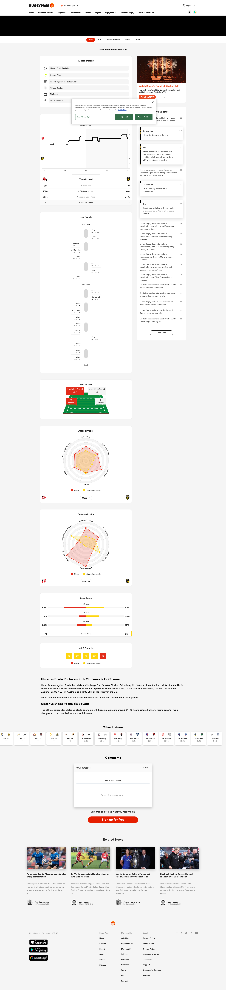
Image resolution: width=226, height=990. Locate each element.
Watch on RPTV (147, 97)
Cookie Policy (149, 949)
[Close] (153, 102)
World (123, 970)
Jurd (93, 230)
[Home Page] (41, 5)
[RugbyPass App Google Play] (55, 950)
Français (124, 981)
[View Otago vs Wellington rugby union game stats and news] (53, 738)
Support (146, 964)
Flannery (76, 243)
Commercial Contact (152, 970)
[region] (113, 111)
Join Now (125, 938)
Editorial (146, 975)
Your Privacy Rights (84, 117)
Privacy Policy (149, 938)
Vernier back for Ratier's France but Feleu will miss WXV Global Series (133, 875)
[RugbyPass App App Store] (55, 942)
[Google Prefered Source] (55, 958)
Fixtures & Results (45, 12)
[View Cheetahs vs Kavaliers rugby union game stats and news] (70, 738)
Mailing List (126, 949)
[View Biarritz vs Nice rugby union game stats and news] (118, 738)
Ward (78, 256)
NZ (122, 975)
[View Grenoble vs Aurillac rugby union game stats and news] (182, 738)
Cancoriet (96, 297)
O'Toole (77, 330)
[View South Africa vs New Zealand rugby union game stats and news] (21, 738)
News (31, 12)
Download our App (146, 12)
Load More (161, 332)
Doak (78, 303)
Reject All (124, 117)
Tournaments (75, 12)
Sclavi (94, 236)
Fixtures (102, 943)
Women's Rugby (127, 12)
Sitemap (102, 965)
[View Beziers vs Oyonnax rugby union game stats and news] (150, 738)
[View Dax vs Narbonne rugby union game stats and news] (166, 738)
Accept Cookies (143, 117)
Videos (102, 959)
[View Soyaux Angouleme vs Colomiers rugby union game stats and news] (134, 738)
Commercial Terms (151, 954)
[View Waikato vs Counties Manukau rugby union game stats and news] (37, 738)
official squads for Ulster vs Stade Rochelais (69, 709)
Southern (125, 964)
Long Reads (61, 12)
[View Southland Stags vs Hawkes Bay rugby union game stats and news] (102, 738)
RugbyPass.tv (127, 943)
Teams (88, 12)
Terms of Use (148, 943)
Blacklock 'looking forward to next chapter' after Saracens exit (176, 875)
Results (102, 949)
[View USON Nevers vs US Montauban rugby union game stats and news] (198, 738)
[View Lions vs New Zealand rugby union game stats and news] (86, 738)
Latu (93, 270)
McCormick (75, 250)
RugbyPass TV (111, 12)
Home (101, 938)
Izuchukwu (76, 310)
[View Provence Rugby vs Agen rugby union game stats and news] (214, 738)
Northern (125, 959)
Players (98, 12)
